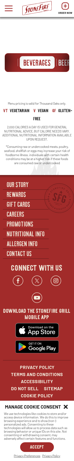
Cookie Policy (37, 395)
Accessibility (37, 381)
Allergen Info (22, 243)
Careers (15, 214)
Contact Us (19, 253)
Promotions (20, 223)
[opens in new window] (37, 330)
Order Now (65, 9)
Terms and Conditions (37, 374)
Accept (37, 447)
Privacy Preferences (27, 456)
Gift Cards (18, 204)
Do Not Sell (25, 388)
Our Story (18, 184)
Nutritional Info (26, 233)
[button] (66, 407)
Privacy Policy (51, 456)
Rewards (16, 194)
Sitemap (53, 388)
